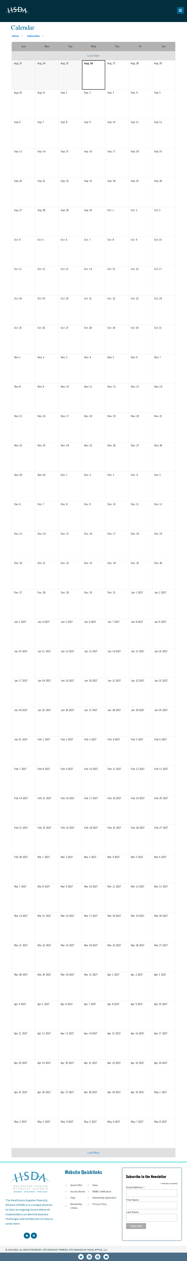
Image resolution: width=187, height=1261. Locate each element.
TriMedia (63, 1249)
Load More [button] (93, 1152)
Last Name (132, 1212)
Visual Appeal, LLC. (97, 1249)
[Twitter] (81, 1257)
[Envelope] (106, 1257)
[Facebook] (97, 1257)
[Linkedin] (89, 1257)
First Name (132, 1200)
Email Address (135, 1187)
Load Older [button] (93, 55)
